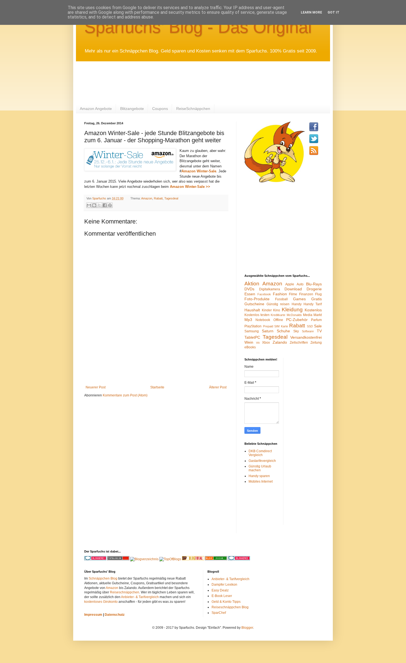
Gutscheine (254, 304)
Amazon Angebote (96, 108)
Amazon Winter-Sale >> (190, 187)
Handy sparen (259, 476)
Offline (278, 320)
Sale (318, 326)
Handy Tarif (313, 304)
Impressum (93, 615)
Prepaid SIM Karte (275, 326)
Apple (289, 284)
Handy (297, 304)
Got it (333, 12)
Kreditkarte (278, 315)
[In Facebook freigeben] (104, 205)
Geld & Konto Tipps (226, 602)
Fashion (280, 294)
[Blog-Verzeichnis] (239, 559)
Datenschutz (115, 615)
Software (308, 331)
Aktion (251, 283)
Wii (258, 342)
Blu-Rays (314, 284)
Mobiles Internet (261, 481)
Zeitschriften (299, 342)
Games (299, 299)
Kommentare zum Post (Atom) (125, 395)
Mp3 (248, 319)
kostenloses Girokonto (101, 602)
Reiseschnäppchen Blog (230, 607)
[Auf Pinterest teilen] (110, 205)
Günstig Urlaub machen (260, 468)
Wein (248, 342)
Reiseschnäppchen (124, 592)
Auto (300, 284)
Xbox (266, 342)
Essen (249, 294)
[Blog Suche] (216, 559)
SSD (310, 326)
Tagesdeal (171, 198)
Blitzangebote (132, 108)
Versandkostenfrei (306, 337)
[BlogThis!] (94, 205)
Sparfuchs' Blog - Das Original (198, 26)
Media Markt (312, 315)
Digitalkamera (269, 289)
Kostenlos (313, 310)
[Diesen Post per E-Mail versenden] (89, 205)
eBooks (250, 347)
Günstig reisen (278, 304)
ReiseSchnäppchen (193, 108)
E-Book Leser (222, 596)
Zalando (280, 342)
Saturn (267, 331)
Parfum (316, 320)
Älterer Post (217, 387)
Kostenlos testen (257, 315)
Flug (318, 294)
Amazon (146, 198)
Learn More (311, 12)
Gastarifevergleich (262, 461)
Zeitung (316, 342)
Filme (293, 294)
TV (319, 331)
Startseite (157, 387)
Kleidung (292, 309)
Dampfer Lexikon (224, 584)
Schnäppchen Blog (103, 578)
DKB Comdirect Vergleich (260, 453)
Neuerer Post (96, 387)
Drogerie (314, 289)
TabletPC (252, 337)
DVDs (249, 289)
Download (293, 289)
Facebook (264, 294)
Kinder (267, 310)
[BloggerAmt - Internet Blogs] (144, 559)
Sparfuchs (99, 198)
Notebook (262, 320)
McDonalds (294, 315)
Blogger (247, 628)
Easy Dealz (220, 590)
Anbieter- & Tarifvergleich (140, 597)
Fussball (281, 299)
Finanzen (306, 294)
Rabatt (158, 198)
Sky (296, 331)
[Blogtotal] (193, 559)
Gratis (316, 299)
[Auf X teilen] (99, 205)
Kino (276, 310)
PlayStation (253, 326)
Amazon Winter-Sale (198, 171)
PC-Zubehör (297, 319)
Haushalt (252, 310)
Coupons (160, 108)
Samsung (251, 331)
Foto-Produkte (257, 299)
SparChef (219, 613)
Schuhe (283, 331)
